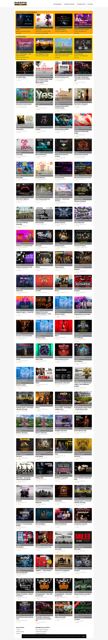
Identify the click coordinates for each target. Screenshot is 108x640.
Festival (38, 27)
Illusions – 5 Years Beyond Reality (24, 524)
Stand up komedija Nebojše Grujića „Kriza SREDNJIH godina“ (82, 384)
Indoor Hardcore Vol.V (62, 359)
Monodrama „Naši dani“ (62, 383)
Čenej (77, 83)
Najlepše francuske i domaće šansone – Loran (43, 313)
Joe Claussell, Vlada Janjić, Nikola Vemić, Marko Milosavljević (44, 81)
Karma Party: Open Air (81, 154)
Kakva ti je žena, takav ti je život (82, 478)
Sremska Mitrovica (60, 80)
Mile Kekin (77, 549)
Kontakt (18, 633)
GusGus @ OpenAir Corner (24, 267)
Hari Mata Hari (78, 54)
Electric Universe (60, 222)
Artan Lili (19, 501)
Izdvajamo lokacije (69, 4)
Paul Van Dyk (40, 222)
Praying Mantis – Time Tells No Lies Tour (44, 595)
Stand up (77, 380)
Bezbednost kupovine (41, 633)
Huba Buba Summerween (24, 104)
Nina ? (57, 336)
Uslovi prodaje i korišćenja (42, 629)
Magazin (77, 269)
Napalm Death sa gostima (82, 594)
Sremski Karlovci (79, 412)
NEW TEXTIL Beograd (79, 199)
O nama (18, 629)
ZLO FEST (38, 291)
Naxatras (77, 456)
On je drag (19, 154)
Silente (38, 267)
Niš (18, 180)
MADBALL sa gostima (61, 478)
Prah (56, 454)
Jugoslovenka (59, 267)
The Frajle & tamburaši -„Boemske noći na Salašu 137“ (82, 78)
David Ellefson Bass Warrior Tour (24, 618)
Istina (37, 383)
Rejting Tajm (39, 478)
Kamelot (77, 570)
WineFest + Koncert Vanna (24, 246)
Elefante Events (59, 246)
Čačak (57, 598)
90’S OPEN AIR (78, 338)
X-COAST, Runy (21, 77)
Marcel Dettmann (41, 154)
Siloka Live (19, 291)
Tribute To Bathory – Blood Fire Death (24, 595)
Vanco (18, 29)
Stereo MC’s (20, 129)
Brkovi (57, 291)
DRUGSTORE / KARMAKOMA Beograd (43, 75)
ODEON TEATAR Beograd (60, 310)
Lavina (18, 359)
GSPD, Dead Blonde (61, 524)
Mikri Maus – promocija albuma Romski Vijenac (23, 478)
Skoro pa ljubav (40, 524)
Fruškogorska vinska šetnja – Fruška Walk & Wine (83, 408)
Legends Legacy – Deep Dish (25, 312)
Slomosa (19, 456)
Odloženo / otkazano (79, 617)
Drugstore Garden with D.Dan (81, 132)
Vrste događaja (57, 4)
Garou (37, 407)
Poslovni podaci (20, 631)
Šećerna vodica (60, 314)
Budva (18, 59)
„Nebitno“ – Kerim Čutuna (43, 570)
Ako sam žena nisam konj (43, 547)
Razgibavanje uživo (61, 430)
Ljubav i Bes (39, 359)
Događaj (38, 175)
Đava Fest (39, 29)
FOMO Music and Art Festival (63, 54)
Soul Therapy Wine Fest (43, 199)
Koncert (19, 27)
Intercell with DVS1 (22, 573)
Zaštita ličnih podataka (41, 631)
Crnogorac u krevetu (80, 524)
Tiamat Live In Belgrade (62, 570)
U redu (83, 636)
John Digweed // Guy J (42, 54)
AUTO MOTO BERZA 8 (22, 199)
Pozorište (58, 104)
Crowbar (77, 619)
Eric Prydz (39, 246)
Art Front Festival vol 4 (62, 77)
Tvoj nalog (90, 4)
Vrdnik (77, 180)
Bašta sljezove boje (80, 430)
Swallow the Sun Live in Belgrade (43, 501)
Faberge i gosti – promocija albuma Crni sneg (24, 408)
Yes (37, 106)
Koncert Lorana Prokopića (24, 336)
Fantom (38, 129)
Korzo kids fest (40, 177)
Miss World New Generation (82, 177)
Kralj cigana (39, 456)
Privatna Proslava (80, 246)
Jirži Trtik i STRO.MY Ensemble (22, 223)
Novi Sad (38, 33)
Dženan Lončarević (80, 201)
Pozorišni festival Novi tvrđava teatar (62, 107)
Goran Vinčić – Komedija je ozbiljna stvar (63, 408)
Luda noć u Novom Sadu (81, 29)
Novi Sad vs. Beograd (81, 104)
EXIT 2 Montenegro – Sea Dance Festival (23, 55)
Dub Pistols (58, 501)
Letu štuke (58, 549)
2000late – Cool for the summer (62, 200)
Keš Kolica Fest (59, 177)
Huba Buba (19, 177)
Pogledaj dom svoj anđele (82, 314)
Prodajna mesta (81, 4)
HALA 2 (57, 544)
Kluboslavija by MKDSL (62, 129)
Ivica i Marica (78, 361)
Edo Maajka (20, 547)
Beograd (18, 33)
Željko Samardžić (60, 617)
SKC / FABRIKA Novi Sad (21, 454)
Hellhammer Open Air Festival (61, 155)
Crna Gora (23, 59)
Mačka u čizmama (22, 433)
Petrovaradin (44, 33)
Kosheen (77, 291)
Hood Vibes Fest (79, 222)
